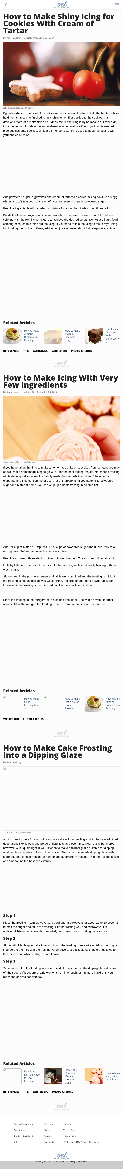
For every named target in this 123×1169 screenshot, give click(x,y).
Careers (67, 1124)
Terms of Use (69, 1130)
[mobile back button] (6, 4)
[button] (6, 4)
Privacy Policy (69, 1136)
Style (16, 1142)
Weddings (48, 1124)
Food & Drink (19, 1130)
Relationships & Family (24, 1136)
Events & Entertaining (23, 1124)
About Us (48, 1130)
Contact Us (49, 1142)
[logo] (61, 5)
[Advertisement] (61, 169)
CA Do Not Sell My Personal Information (81, 1142)
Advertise (48, 1136)
